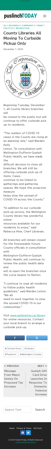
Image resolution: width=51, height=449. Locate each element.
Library (29, 349)
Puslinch (10, 354)
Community (28, 25)
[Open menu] (45, 16)
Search (40, 409)
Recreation (22, 28)
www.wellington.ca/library (27, 315)
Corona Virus (13, 349)
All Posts (37, 428)
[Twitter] (28, 432)
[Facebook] (22, 432)
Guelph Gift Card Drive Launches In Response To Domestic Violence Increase (38, 380)
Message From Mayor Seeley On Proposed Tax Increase (13, 376)
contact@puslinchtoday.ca (25, 442)
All (5, 25)
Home (11, 428)
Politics (8, 28)
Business (14, 25)
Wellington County (30, 354)
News (40, 25)
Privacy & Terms (24, 428)
